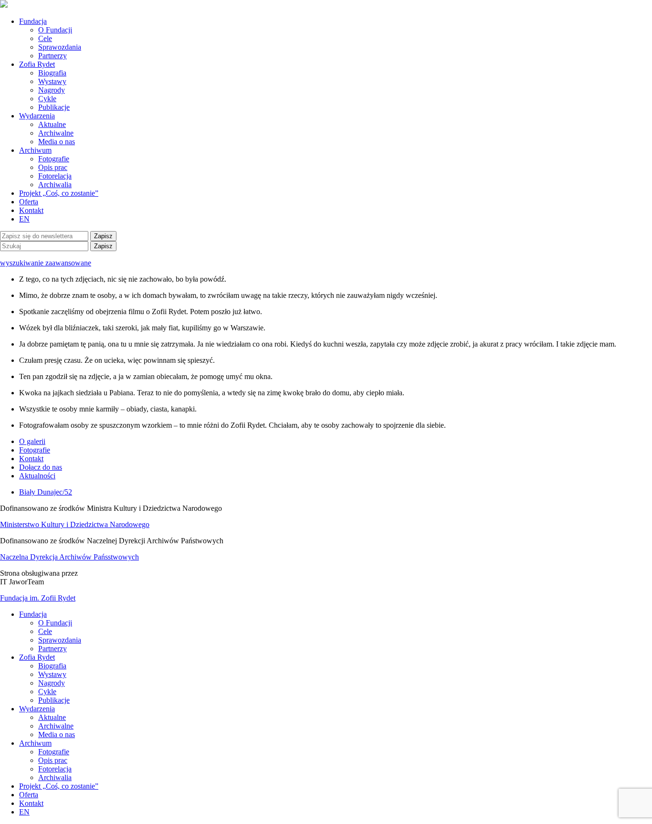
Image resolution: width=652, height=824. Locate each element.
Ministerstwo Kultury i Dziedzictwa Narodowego (74, 524)
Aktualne (52, 124)
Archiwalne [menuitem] (56, 726)
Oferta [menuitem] (28, 795)
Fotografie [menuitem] (53, 752)
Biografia (52, 73)
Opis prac (52, 167)
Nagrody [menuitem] (51, 683)
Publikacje (54, 107)
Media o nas (56, 141)
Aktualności (37, 476)
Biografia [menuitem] (52, 666)
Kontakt (31, 210)
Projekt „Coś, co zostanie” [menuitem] (58, 786)
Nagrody (51, 90)
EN (24, 219)
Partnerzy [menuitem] (52, 648)
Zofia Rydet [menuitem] (37, 657)
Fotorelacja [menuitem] (55, 769)
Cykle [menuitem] (47, 691)
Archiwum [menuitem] (35, 743)
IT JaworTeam (22, 582)
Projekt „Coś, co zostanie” (58, 193)
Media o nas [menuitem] (56, 734)
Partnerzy (52, 56)
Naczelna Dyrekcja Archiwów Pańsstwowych (69, 557)
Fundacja (33, 21)
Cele (45, 38)
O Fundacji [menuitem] (55, 623)
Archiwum (35, 150)
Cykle (47, 99)
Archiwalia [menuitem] (55, 777)
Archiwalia (55, 184)
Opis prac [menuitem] (52, 760)
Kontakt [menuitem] (31, 803)
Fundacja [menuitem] (33, 614)
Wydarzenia (37, 116)
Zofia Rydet (37, 64)
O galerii (32, 441)
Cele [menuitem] (45, 631)
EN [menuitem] (24, 812)
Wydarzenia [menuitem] (37, 709)
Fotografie (53, 159)
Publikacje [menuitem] (54, 700)
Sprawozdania (59, 47)
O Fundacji (55, 30)
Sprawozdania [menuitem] (59, 640)
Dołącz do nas (40, 467)
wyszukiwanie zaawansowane (45, 263)
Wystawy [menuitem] (52, 674)
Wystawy (52, 81)
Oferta (28, 202)
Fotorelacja (55, 176)
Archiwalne (56, 133)
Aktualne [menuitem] (52, 717)
